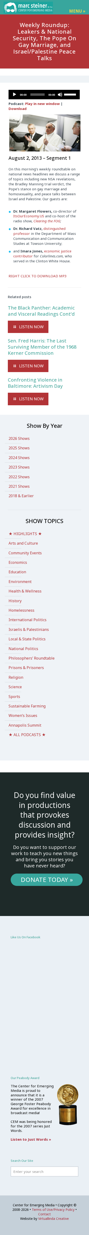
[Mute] (60, 94)
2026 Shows (19, 438)
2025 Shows (19, 448)
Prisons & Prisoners (26, 667)
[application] (44, 94)
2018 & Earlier (21, 495)
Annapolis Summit (25, 725)
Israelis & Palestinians (29, 629)
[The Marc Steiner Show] (28, 7)
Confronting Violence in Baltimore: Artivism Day (35, 383)
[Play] (14, 94)
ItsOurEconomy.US (28, 216)
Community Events (25, 553)
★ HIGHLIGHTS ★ (25, 533)
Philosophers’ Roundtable (32, 658)
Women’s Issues (23, 715)
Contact (44, 1214)
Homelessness (21, 610)
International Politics (28, 619)
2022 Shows (19, 476)
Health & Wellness (25, 591)
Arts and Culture (23, 543)
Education (17, 571)
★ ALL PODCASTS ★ (27, 734)
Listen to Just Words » (31, 1139)
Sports (14, 696)
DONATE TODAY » (47, 879)
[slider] (70, 94)
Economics (18, 562)
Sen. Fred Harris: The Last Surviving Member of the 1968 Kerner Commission (42, 346)
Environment (20, 581)
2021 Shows (19, 486)
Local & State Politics (27, 639)
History (15, 600)
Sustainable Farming (27, 706)
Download (18, 108)
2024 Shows (19, 457)
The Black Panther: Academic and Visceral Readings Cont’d (41, 311)
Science (15, 686)
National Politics (23, 648)
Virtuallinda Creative (53, 1218)
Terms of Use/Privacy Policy (53, 1209)
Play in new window (42, 103)
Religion (16, 677)
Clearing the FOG (46, 221)
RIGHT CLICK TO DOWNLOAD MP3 (38, 275)
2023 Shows (19, 467)
